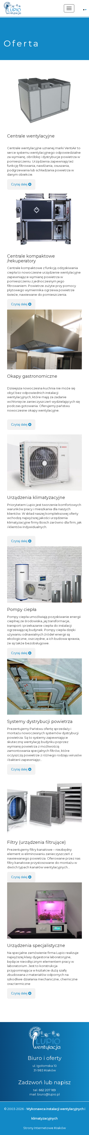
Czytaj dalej (19, 184)
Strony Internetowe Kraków (44, 1128)
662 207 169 (47, 1090)
